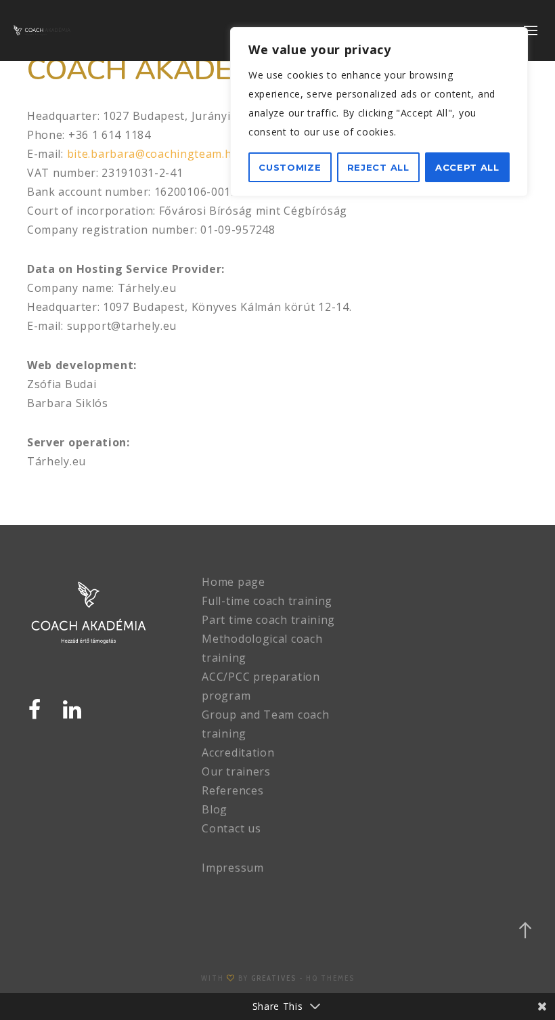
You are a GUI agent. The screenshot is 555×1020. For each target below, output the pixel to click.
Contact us (231, 828)
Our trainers (236, 771)
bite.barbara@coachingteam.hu (151, 153)
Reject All (378, 167)
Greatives (273, 978)
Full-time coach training (267, 600)
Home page (233, 581)
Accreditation (238, 752)
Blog (214, 809)
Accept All (467, 167)
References (232, 790)
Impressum (232, 867)
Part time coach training (268, 619)
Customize (290, 167)
